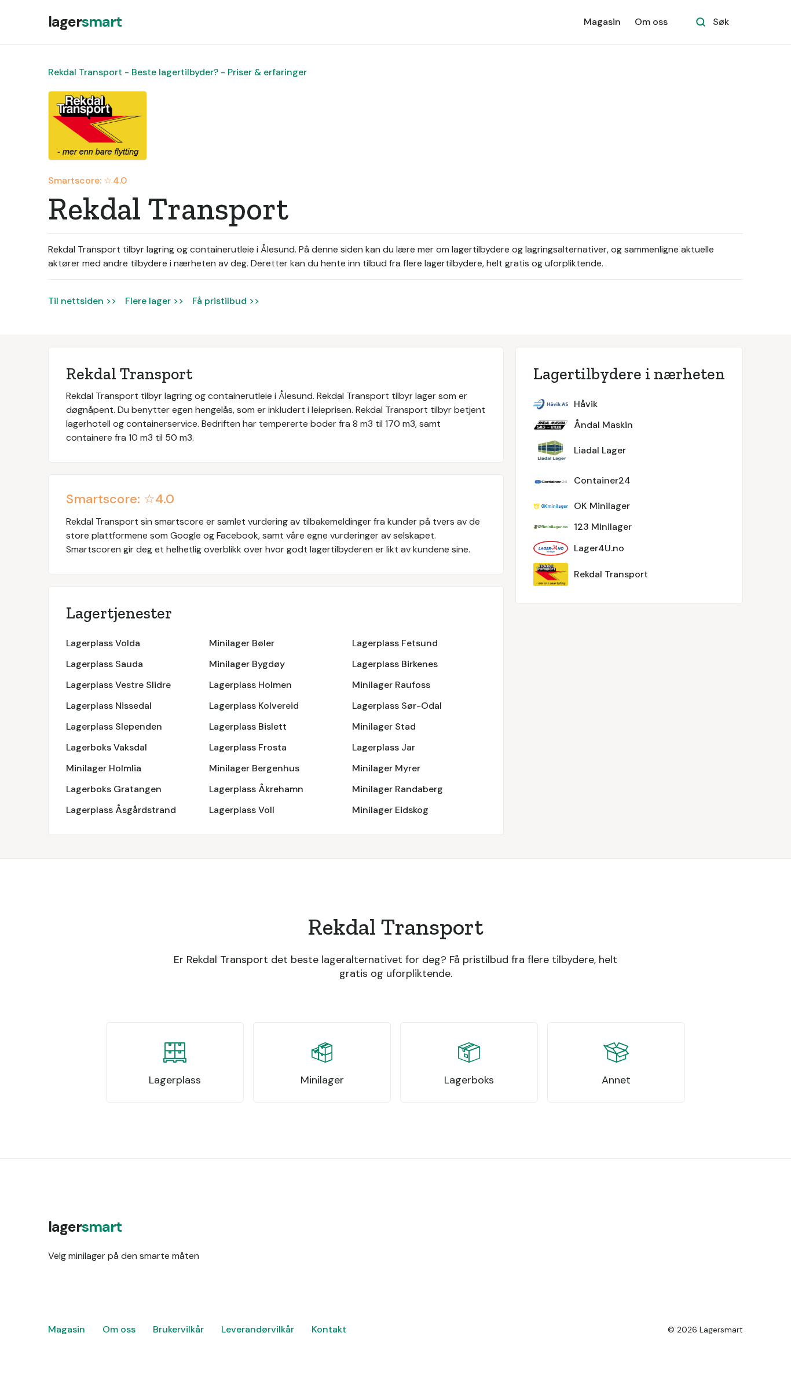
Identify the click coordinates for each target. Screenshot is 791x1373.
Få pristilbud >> (225, 301)
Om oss (651, 22)
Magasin (602, 22)
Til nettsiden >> (82, 301)
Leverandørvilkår (257, 1329)
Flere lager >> (154, 301)
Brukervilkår (178, 1329)
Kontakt (329, 1329)
